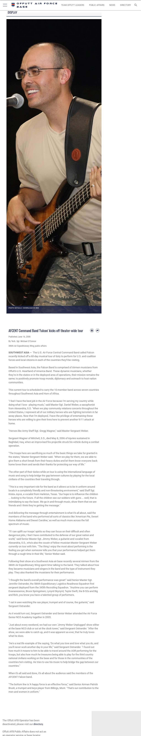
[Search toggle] (136, 5)
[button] (4, 5)
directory (38, 724)
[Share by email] (97, 330)
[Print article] (92, 330)
